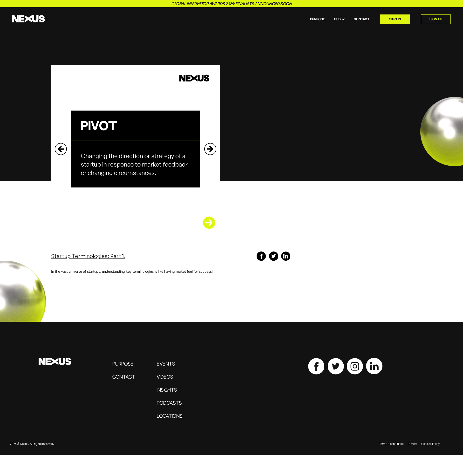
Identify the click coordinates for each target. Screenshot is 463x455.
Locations (169, 416)
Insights (167, 390)
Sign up (435, 19)
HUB (337, 19)
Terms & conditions (391, 444)
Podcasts (169, 403)
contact (361, 19)
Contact (123, 377)
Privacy (412, 444)
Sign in (395, 19)
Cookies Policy (430, 444)
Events (166, 364)
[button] (61, 149)
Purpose (317, 19)
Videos (165, 377)
